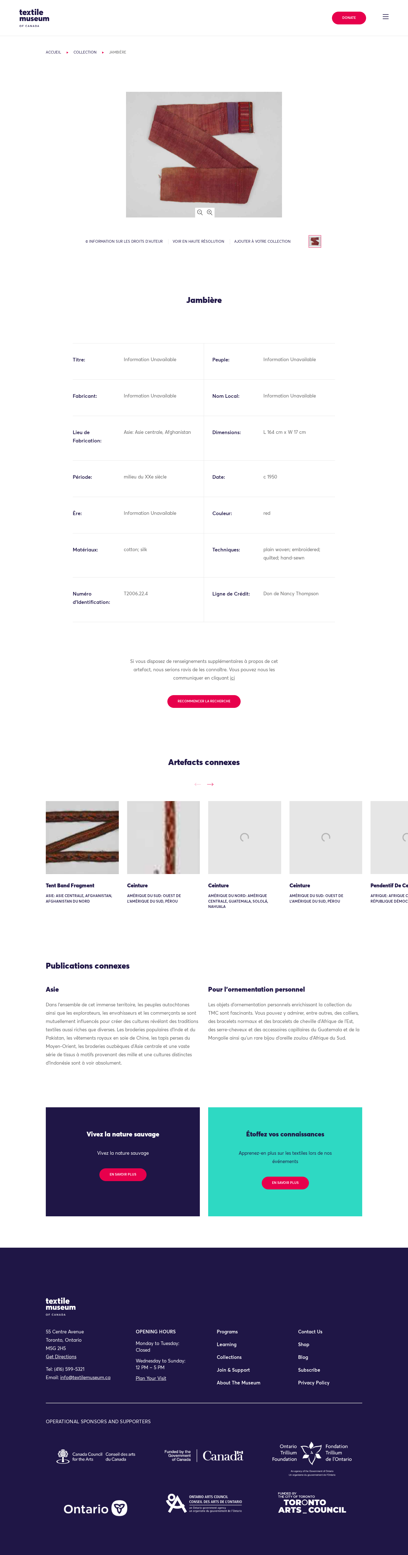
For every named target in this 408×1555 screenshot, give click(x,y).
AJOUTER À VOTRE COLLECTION (262, 242)
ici (232, 678)
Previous (198, 784)
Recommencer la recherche (204, 701)
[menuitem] (244, 1334)
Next (210, 784)
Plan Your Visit (151, 1378)
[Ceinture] (163, 837)
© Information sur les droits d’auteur (124, 242)
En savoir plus (123, 1174)
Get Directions (61, 1357)
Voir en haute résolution (198, 242)
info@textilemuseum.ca (85, 1378)
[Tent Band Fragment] (82, 837)
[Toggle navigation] (386, 16)
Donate (349, 18)
